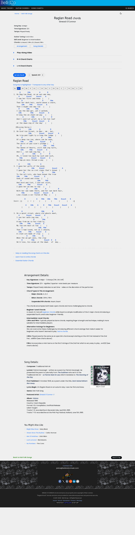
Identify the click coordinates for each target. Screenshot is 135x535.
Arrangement (22, 46)
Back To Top (116, 457)
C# (42, 88)
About (60, 500)
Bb (26, 88)
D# (54, 88)
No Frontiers (31, 443)
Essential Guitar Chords (25, 260)
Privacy (73, 500)
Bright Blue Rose (32, 429)
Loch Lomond (32, 440)
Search (131, 8)
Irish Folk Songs (26, 14)
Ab (15, 88)
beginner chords (48, 312)
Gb (73, 88)
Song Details (38, 46)
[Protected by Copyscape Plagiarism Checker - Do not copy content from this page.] (67, 503)
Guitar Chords (22, 8)
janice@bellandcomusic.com (67, 468)
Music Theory (7, 8)
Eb (57, 88)
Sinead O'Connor (46, 394)
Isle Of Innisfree (32, 436)
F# (69, 88)
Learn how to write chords (26, 257)
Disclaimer (66, 500)
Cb (34, 88)
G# (81, 88)
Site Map (79, 500)
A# (23, 88)
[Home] (66, 3)
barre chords (62, 331)
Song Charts (37, 8)
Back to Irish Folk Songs (22, 457)
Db (46, 88)
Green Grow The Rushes (35, 433)
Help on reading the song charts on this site (32, 253)
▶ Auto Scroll (19, 75)
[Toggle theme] (121, 13)
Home (17, 14)
